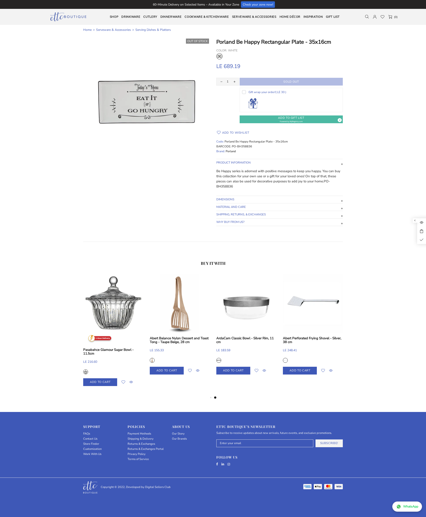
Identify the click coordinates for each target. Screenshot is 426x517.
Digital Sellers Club (158, 487)
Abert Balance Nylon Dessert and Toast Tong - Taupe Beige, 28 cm (179, 340)
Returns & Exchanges (141, 444)
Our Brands (179, 439)
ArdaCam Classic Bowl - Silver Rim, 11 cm (245, 340)
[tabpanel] (246, 328)
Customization (92, 449)
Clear (86, 372)
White (219, 56)
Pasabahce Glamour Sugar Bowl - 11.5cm (108, 351)
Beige (152, 360)
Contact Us (90, 439)
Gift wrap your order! (267, 92)
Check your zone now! (258, 4)
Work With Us (92, 454)
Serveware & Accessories (113, 30)
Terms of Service (138, 459)
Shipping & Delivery (141, 439)
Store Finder (91, 444)
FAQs (86, 434)
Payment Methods (139, 434)
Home (87, 30)
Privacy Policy (137, 454)
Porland (231, 151)
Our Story (178, 434)
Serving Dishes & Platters (153, 30)
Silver (219, 360)
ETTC (68, 16)
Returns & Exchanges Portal (146, 449)
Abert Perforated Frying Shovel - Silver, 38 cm (312, 340)
